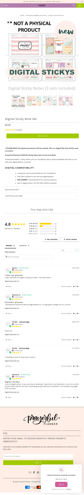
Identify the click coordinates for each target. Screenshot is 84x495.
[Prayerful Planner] (42, 5)
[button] (74, 286)
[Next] (77, 55)
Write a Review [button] (71, 239)
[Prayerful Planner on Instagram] (38, 473)
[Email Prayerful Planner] (30, 473)
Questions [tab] (23, 245)
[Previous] (7, 55)
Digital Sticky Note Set (12, 281)
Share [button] (9, 286)
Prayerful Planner (25, 482)
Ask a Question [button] (52, 239)
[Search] (74, 5)
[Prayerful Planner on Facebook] (34, 473)
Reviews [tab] (9, 245)
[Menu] (1, 5)
